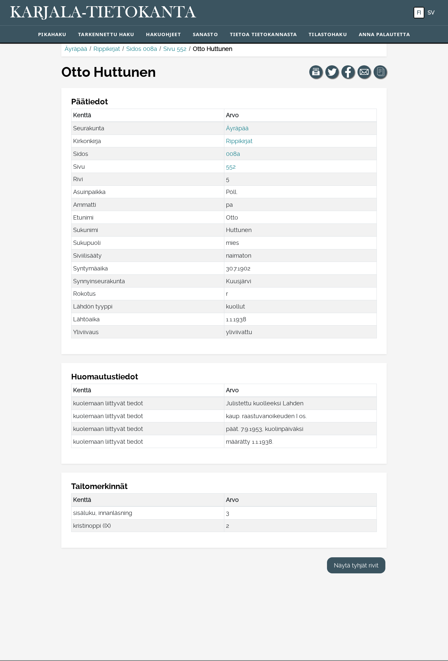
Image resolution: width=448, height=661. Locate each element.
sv (431, 13)
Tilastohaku (328, 34)
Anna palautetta (384, 34)
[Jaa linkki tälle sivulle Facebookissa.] (348, 71)
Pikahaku (52, 34)
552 (231, 166)
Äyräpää (76, 48)
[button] (315, 71)
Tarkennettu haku (106, 34)
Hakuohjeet (163, 34)
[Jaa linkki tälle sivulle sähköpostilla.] (364, 71)
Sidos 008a (141, 48)
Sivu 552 (175, 48)
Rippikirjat (106, 48)
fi (419, 13)
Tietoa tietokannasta (263, 34)
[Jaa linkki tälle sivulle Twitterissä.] (331, 71)
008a (233, 153)
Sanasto (205, 34)
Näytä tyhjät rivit (356, 565)
